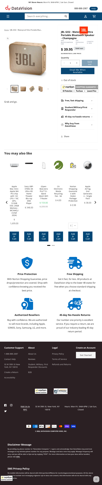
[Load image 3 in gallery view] (32, 89)
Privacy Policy (58, 354)
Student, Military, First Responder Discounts (38, 365)
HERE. (18, 457)
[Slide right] (48, 89)
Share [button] (66, 136)
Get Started (86, 355)
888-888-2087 (81, 8)
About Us (32, 354)
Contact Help (10, 359)
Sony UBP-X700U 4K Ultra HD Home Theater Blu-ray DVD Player (28, 194)
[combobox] (47, 16)
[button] (7, 478)
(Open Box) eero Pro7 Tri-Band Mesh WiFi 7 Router (43, 192)
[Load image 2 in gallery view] (23, 89)
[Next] (95, 202)
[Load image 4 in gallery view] (40, 89)
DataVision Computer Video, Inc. (54, 431)
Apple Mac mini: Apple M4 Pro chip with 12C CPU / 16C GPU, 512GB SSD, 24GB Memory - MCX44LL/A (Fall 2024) (14, 200)
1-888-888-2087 (11, 354)
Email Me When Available (78, 70)
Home (6, 30)
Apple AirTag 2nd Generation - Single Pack (87, 192)
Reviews (31, 359)
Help (94, 8)
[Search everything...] (66, 16)
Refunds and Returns (61, 364)
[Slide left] (7, 89)
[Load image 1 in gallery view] (14, 89)
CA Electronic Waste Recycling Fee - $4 (58, 191)
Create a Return (11, 372)
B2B (30, 372)
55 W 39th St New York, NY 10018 (12, 365)
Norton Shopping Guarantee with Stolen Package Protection (73, 193)
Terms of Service (59, 359)
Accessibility (9, 377)
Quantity (65, 57)
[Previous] (7, 202)
